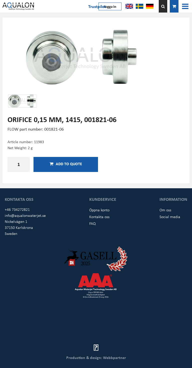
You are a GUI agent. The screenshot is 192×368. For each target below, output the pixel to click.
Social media (170, 216)
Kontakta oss (99, 216)
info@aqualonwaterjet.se (25, 215)
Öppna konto (99, 210)
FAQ (92, 223)
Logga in (110, 6)
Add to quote (69, 163)
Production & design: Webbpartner (96, 357)
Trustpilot (97, 6)
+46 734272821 (17, 209)
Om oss (165, 210)
